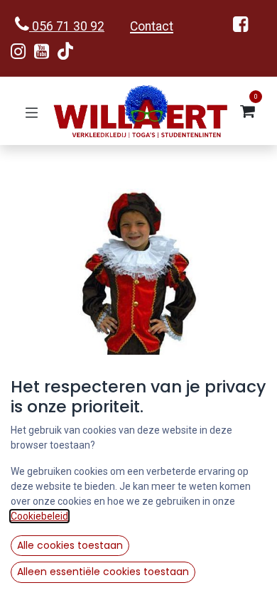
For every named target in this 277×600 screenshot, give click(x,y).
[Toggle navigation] (31, 111)
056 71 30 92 (66, 26)
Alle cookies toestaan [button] (70, 545)
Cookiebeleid (39, 516)
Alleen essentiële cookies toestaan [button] (103, 571)
